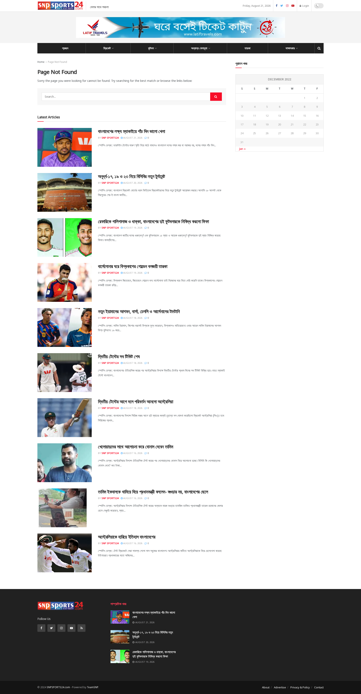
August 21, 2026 (132, 137)
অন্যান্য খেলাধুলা (199, 48)
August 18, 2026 (132, 317)
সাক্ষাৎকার (290, 48)
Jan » (242, 149)
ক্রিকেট (107, 48)
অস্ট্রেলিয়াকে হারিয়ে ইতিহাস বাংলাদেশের (126, 536)
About (265, 687)
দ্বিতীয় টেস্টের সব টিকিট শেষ (119, 356)
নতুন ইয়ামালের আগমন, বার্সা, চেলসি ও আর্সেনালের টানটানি (139, 311)
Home (40, 62)
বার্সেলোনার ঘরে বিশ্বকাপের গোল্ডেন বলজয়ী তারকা (132, 266)
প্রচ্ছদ (65, 48)
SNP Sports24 (110, 137)
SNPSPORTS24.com (58, 687)
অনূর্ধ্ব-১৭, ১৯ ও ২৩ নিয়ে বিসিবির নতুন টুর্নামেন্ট (131, 176)
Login (305, 6)
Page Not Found (57, 62)
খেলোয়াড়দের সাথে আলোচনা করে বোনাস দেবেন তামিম (135, 446)
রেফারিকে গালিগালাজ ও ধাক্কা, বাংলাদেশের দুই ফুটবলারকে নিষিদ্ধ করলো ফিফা (153, 221)
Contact (319, 687)
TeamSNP (92, 687)
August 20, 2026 (132, 182)
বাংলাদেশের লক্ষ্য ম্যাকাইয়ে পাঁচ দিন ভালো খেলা (131, 131)
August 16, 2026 (132, 453)
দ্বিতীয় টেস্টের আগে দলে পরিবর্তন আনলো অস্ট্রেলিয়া (135, 401)
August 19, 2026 (132, 227)
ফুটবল (151, 48)
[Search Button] (216, 96)
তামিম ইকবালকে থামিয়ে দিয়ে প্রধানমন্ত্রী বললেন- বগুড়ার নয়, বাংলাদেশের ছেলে (153, 491)
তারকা (247, 48)
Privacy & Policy (300, 687)
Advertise (280, 687)
